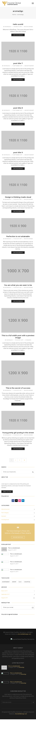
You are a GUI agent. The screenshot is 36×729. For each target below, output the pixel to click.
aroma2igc (8, 26)
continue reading (18, 34)
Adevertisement (29, 65)
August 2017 (4, 597)
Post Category (5, 512)
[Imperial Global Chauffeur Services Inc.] (11, 3)
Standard (28, 340)
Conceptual (27, 581)
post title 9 (18, 153)
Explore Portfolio (18, 537)
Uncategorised (28, 26)
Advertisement (6, 581)
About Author (7, 491)
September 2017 (5, 594)
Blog (20, 581)
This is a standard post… (14, 666)
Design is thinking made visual (18, 197)
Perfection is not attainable (18, 236)
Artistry (14, 581)
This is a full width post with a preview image (18, 337)
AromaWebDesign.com (24, 634)
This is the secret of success (18, 388)
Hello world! (18, 24)
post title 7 (18, 63)
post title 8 (18, 108)
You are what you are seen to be (18, 285)
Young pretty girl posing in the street (18, 433)
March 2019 (4, 591)
